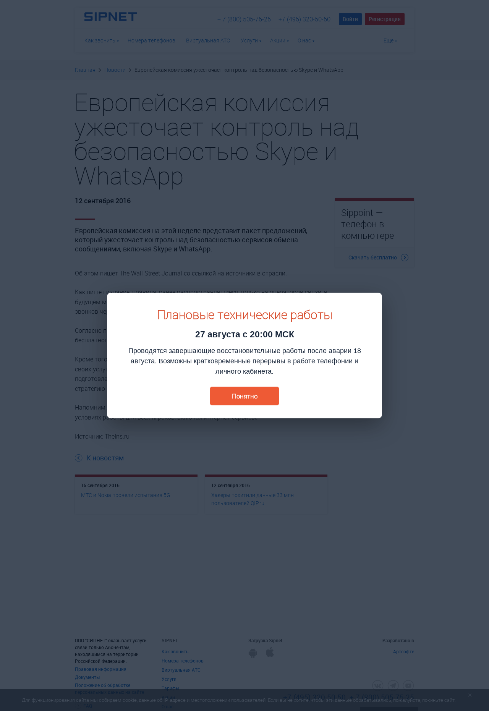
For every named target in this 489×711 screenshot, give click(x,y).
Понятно (244, 396)
